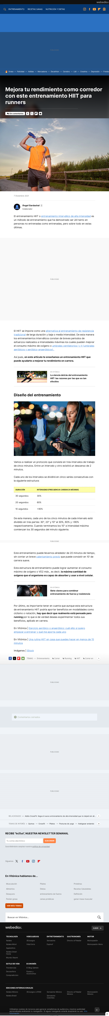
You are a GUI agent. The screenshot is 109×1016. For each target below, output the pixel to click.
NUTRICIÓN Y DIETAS (55, 9)
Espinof (50, 944)
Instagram (84, 9)
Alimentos (10, 889)
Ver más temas (14, 906)
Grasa (11, 71)
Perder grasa (11, 899)
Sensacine (51, 940)
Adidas (31, 71)
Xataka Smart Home (11, 953)
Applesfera (10, 948)
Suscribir (49, 841)
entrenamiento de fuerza (50, 894)
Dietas (42, 889)
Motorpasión (92, 940)
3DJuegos (30, 940)
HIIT (78, 658)
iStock (30, 650)
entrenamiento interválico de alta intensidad (66, 216)
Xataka (9, 940)
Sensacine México (54, 992)
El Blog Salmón (32, 968)
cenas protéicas (47, 899)
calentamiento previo (48, 556)
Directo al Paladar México (74, 993)
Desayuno (10, 894)
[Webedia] (103, 2)
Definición (78, 894)
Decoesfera (11, 971)
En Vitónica (54, 372)
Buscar (99, 917)
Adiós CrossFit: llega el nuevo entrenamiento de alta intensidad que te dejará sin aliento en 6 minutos (60, 816)
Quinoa (31, 824)
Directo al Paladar (74, 940)
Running (68, 658)
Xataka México (12, 992)
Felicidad (20, 71)
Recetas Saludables (82, 889)
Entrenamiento (43, 658)
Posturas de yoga (66, 824)
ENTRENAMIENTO (16, 9)
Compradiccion (12, 975)
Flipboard (99, 9)
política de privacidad (41, 846)
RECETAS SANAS (35, 9)
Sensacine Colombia (51, 997)
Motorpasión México (92, 993)
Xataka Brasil (11, 996)
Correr (57, 658)
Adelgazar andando (86, 824)
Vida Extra (30, 944)
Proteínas (78, 884)
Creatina (83, 71)
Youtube (94, 9)
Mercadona (42, 71)
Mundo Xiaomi (12, 958)
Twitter (31, 113)
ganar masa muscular (83, 899)
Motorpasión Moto (95, 944)
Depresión (95, 71)
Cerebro (66, 71)
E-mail (40, 113)
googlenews (104, 9)
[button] (32, 205)
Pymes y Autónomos (31, 972)
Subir (95, 928)
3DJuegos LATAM (33, 992)
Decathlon (55, 71)
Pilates (52, 824)
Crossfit (42, 824)
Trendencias (11, 968)
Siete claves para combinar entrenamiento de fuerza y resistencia (70, 592)
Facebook (89, 9)
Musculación (11, 884)
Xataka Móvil (11, 944)
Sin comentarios (16, 113)
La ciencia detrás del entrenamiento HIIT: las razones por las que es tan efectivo (69, 378)
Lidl (75, 71)
